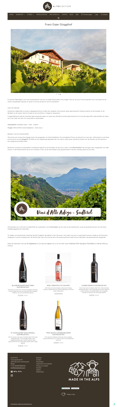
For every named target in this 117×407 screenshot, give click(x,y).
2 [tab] (58, 94)
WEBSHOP (20, 14)
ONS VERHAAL (54, 14)
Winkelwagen (87, 14)
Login (96, 14)
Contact (38, 360)
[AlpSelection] (58, 6)
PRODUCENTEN (41, 14)
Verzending (39, 362)
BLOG (71, 14)
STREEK (30, 14)
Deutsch (38, 368)
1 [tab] (56, 94)
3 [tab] (60, 94)
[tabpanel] (58, 61)
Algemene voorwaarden (44, 364)
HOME (11, 14)
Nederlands (40, 372)
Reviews (39, 358)
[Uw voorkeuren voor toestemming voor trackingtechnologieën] (114, 404)
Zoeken (105, 14)
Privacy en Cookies (42, 366)
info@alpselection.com (18, 368)
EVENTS (64, 14)
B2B (77, 14)
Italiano (38, 370)
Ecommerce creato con (21, 404)
